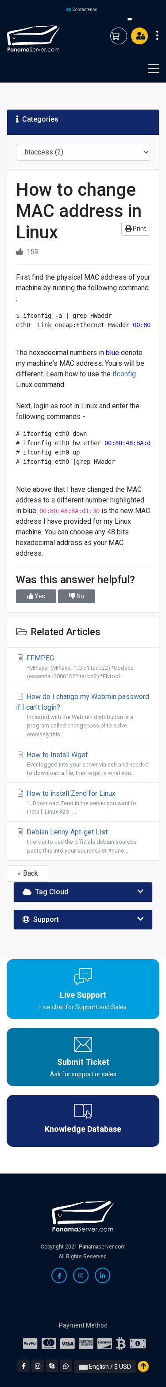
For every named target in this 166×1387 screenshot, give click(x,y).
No (79, 596)
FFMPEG (79, 667)
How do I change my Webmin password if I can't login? (82, 714)
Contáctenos (84, 9)
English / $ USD (109, 1366)
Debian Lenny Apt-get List (80, 841)
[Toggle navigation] (148, 69)
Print (138, 228)
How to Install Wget (87, 763)
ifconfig (124, 374)
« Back (28, 873)
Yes (39, 596)
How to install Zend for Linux (80, 802)
